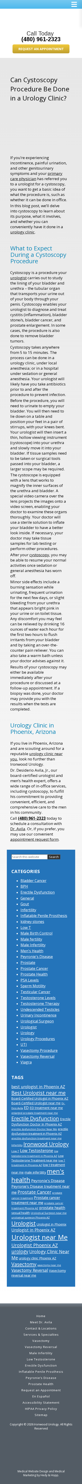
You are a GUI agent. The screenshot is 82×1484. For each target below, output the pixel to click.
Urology (27, 1032)
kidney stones (32, 921)
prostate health (52, 1207)
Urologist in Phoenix (51, 1224)
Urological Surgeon (37, 1021)
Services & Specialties (41, 1334)
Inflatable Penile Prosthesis (43, 915)
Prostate (27, 962)
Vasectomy (23, 1264)
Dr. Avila (17, 828)
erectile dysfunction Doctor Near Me (34, 1129)
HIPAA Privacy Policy (41, 1409)
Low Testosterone (36, 1150)
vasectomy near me (49, 1265)
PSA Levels (29, 980)
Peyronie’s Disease (41, 1378)
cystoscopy (39, 554)
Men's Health (31, 950)
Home (41, 1316)
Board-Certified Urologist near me (36, 1103)
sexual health (20, 1213)
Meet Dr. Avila (41, 1322)
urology (19, 1251)
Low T (25, 927)
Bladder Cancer (33, 880)
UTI (23, 1044)
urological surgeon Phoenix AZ (30, 1217)
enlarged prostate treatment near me (34, 1113)
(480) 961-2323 (41, 39)
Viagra (26, 1062)
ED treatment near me (46, 1108)
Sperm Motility (33, 985)
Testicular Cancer (35, 991)
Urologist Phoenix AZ (34, 1245)
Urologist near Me (39, 1237)
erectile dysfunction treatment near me (36, 1138)
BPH (24, 886)
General (27, 898)
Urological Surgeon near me (49, 1213)
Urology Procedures (37, 1038)
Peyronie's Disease (36, 956)
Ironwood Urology (46, 1144)
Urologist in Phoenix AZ (33, 1230)
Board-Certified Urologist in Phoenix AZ (39, 1098)
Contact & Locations (41, 1328)
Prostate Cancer (34, 968)
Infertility (28, 909)
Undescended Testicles (39, 1009)
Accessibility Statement (41, 1402)
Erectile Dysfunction (37, 892)
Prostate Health (34, 974)
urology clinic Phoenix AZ (37, 1258)
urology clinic (22, 232)
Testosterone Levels (38, 997)
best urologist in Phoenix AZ (38, 1086)
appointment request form (34, 839)
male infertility (35, 1172)
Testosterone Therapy (39, 1003)
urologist (18, 277)
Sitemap (41, 1415)
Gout (24, 903)
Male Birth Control (36, 933)
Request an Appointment (41, 49)
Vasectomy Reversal (37, 1056)
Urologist (28, 1027)
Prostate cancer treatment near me (35, 1200)
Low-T (15, 1151)
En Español (41, 1396)
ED (26, 1107)
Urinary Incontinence (38, 1015)
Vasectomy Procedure (39, 1050)
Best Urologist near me (38, 1092)
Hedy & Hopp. (50, 1475)
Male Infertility (33, 944)
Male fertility (31, 939)
